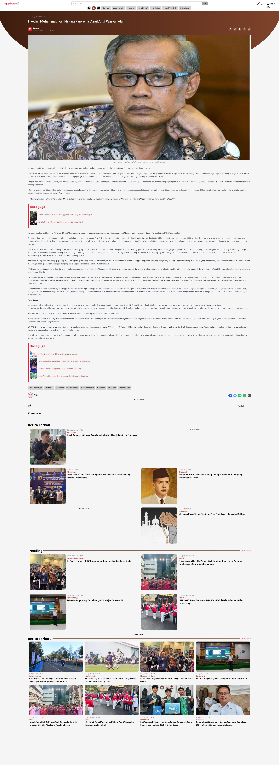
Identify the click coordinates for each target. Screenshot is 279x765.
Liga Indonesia (90, 676)
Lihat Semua (246, 550)
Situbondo (200, 719)
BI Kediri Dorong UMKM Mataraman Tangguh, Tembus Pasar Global (99, 561)
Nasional (131, 8)
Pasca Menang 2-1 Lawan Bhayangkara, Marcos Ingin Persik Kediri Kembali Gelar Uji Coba (111, 680)
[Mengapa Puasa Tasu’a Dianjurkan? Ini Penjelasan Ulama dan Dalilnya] (159, 525)
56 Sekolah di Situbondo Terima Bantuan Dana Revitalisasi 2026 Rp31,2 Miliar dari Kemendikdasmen (221, 723)
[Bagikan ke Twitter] (235, 29)
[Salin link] (249, 29)
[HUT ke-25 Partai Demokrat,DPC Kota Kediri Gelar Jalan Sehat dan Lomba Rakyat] (159, 612)
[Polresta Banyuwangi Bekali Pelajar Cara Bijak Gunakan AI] (48, 612)
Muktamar (49, 388)
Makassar (60, 388)
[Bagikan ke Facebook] (230, 29)
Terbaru (106, 8)
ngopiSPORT (143, 8)
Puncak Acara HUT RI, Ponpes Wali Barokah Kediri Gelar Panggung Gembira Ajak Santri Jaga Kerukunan (53, 723)
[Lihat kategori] (268, 8)
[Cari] (205, 3)
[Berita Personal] (94, 8)
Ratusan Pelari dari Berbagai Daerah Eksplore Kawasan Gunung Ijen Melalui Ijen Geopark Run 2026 (52, 680)
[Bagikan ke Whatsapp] (245, 29)
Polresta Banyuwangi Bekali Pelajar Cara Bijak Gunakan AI (95, 600)
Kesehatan (156, 8)
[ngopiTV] (258, 3)
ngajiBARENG (37, 17)
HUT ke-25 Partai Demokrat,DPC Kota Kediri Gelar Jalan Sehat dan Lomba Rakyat (109, 723)
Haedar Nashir (72, 388)
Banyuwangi (72, 597)
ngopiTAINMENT (170, 8)
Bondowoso (144, 719)
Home (30, 17)
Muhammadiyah (35, 388)
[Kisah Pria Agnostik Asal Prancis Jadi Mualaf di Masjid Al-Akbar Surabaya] (48, 447)
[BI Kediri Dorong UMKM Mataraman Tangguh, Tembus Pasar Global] (48, 572)
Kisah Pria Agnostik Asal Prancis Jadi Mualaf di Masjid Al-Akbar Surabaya (102, 435)
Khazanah (47, 17)
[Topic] (98, 8)
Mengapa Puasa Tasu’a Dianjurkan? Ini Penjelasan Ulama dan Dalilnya (212, 514)
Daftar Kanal (185, 8)
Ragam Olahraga (35, 676)
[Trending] (89, 8)
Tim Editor (242, 406)
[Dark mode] (262, 3)
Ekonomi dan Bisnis (75, 558)
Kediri (181, 558)
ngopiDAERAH (118, 8)
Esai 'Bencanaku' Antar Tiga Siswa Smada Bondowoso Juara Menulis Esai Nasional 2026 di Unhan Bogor (166, 723)
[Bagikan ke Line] (240, 29)
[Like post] (30, 395)
